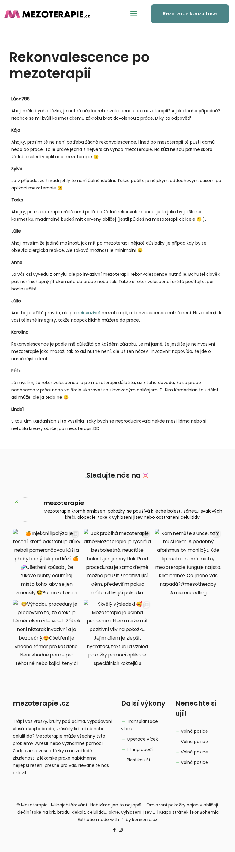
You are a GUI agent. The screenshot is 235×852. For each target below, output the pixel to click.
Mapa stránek (173, 812)
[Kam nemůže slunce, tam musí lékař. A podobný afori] (188, 563)
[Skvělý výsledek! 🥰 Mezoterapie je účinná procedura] (117, 633)
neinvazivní (88, 313)
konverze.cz (144, 819)
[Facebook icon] (114, 830)
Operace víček (142, 739)
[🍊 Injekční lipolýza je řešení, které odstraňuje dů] (46, 563)
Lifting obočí (140, 749)
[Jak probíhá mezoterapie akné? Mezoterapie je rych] (117, 563)
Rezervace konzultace (190, 13)
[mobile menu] (134, 14)
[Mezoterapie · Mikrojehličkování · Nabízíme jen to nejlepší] (50, 14)
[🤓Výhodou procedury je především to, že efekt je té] (46, 633)
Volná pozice (194, 731)
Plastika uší (138, 760)
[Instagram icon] (120, 830)
